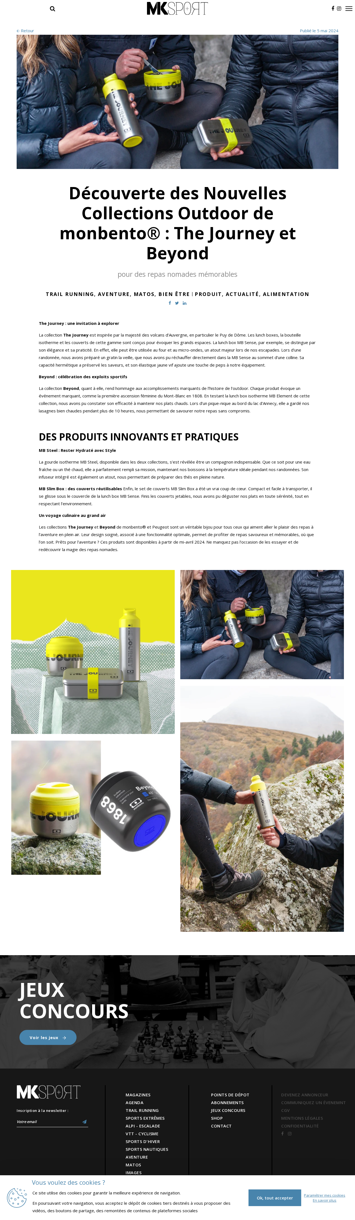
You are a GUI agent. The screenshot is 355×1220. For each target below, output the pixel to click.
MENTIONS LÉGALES (302, 1118)
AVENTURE (137, 1157)
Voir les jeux (45, 1037)
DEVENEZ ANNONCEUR (304, 1094)
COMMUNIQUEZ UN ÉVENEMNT (313, 1102)
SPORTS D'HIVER (143, 1141)
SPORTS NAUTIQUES (147, 1149)
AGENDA (134, 1102)
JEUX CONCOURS (228, 1110)
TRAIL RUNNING (142, 1110)
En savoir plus (324, 1200)
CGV (285, 1110)
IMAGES (133, 1172)
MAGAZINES (138, 1094)
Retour (27, 30)
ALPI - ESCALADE (143, 1126)
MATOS (133, 1164)
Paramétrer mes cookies (324, 1195)
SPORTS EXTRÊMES (145, 1118)
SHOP (217, 1118)
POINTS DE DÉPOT (230, 1094)
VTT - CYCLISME (142, 1133)
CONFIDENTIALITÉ (300, 1126)
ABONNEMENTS (227, 1102)
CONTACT (221, 1126)
